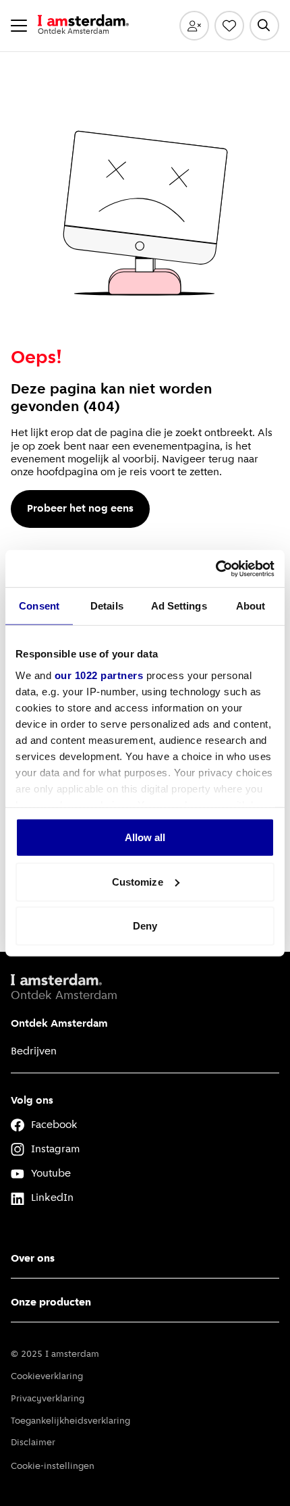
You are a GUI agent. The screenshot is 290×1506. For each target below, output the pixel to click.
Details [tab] (106, 606)
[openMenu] (19, 26)
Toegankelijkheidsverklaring (70, 1421)
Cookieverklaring (47, 1377)
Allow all (145, 837)
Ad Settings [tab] (179, 606)
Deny (145, 926)
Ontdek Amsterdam (59, 1024)
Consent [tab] (39, 606)
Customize (137, 881)
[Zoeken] (264, 26)
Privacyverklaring (47, 1399)
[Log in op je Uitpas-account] (194, 26)
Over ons (33, 1259)
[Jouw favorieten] (229, 26)
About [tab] (251, 606)
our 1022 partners (99, 674)
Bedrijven (34, 1051)
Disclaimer (33, 1443)
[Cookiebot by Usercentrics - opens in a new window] (215, 568)
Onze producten (51, 1302)
